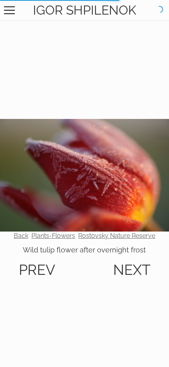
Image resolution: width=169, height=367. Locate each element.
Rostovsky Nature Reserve (116, 235)
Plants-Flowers (53, 235)
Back (21, 235)
